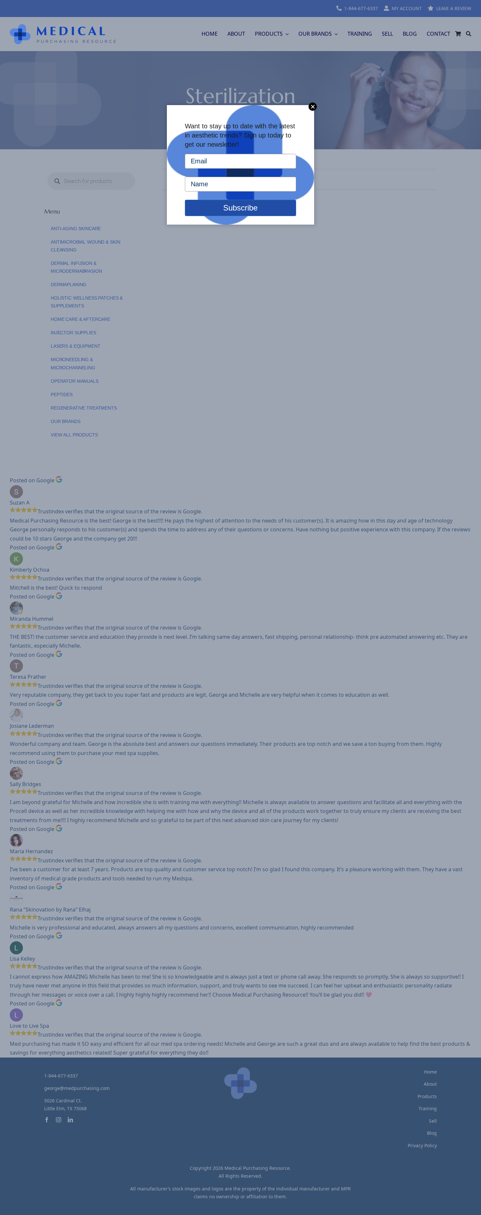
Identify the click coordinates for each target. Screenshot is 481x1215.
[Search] (468, 34)
